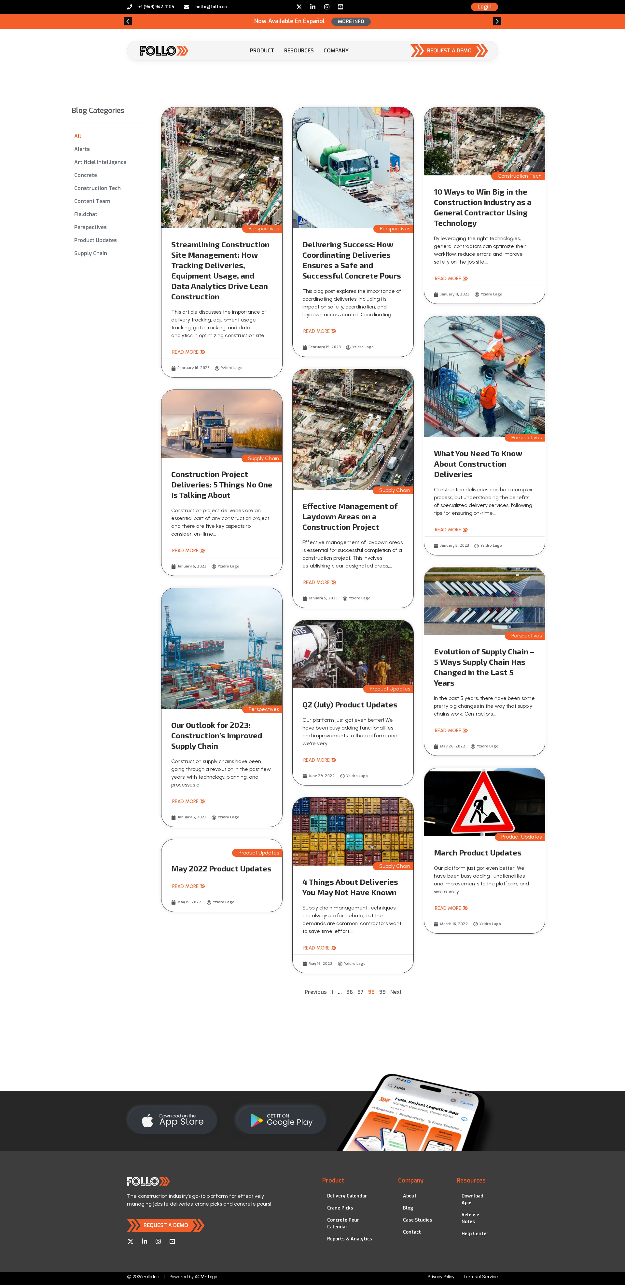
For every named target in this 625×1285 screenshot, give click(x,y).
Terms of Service (480, 1276)
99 (382, 992)
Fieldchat (85, 214)
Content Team (92, 201)
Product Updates (95, 240)
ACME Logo (206, 1276)
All (77, 136)
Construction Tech (97, 188)
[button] (128, 21)
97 (360, 992)
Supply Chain (90, 253)
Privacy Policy (441, 1276)
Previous (316, 992)
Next (396, 992)
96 (349, 992)
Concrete (85, 175)
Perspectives (90, 227)
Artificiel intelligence (100, 162)
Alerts (82, 149)
